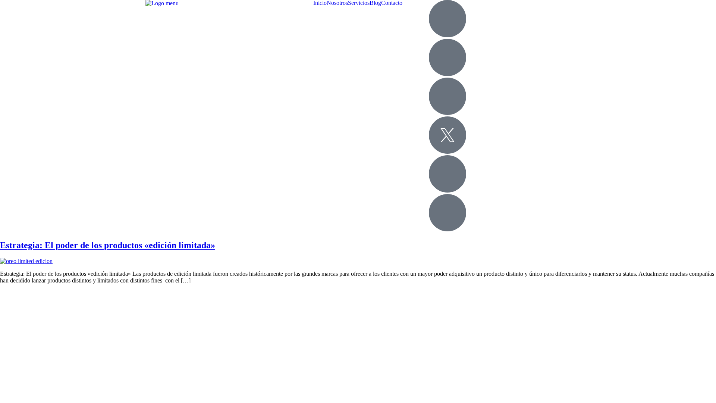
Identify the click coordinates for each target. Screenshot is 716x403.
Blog (375, 3)
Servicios (359, 3)
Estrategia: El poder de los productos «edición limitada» (107, 245)
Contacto (391, 3)
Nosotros (337, 3)
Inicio (320, 3)
